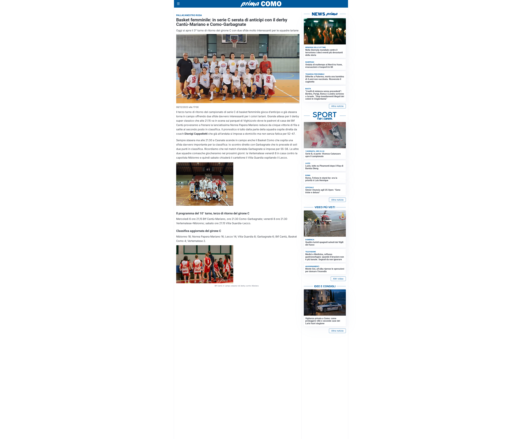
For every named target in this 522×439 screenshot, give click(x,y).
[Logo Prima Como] (261, 4)
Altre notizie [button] (337, 106)
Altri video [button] (338, 278)
